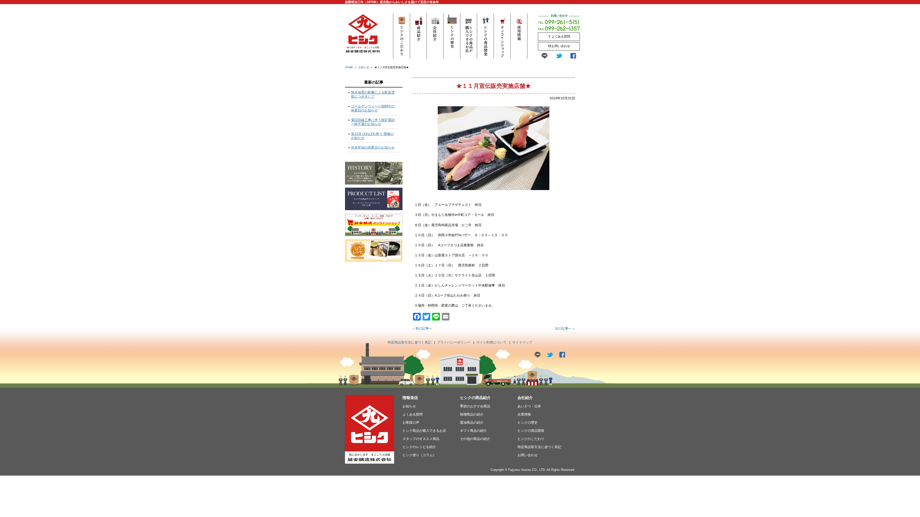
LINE (544, 56)
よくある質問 (561, 36)
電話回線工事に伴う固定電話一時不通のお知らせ (373, 122)
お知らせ (363, 67)
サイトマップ (522, 342)
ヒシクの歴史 (452, 36)
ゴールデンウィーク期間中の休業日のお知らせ (373, 108)
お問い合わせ (561, 46)
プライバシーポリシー (454, 342)
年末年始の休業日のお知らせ (373, 147)
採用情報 (519, 36)
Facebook (573, 56)
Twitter (559, 56)
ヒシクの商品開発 (485, 36)
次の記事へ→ (565, 328)
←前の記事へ (422, 328)
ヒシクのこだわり (401, 36)
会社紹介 (435, 36)
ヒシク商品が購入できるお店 (468, 36)
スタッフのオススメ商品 (420, 439)
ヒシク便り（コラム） (419, 455)
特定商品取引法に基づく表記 (409, 342)
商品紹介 (418, 36)
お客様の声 (410, 422)
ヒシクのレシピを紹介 (419, 447)
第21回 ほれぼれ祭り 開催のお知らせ (372, 136)
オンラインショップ (502, 36)
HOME (349, 67)
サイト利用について (491, 342)
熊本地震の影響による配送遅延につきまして (373, 94)
